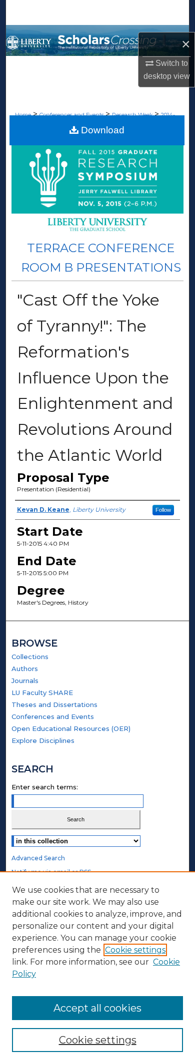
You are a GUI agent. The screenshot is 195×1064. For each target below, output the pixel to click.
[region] (97, 967)
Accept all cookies (98, 1008)
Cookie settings (135, 950)
